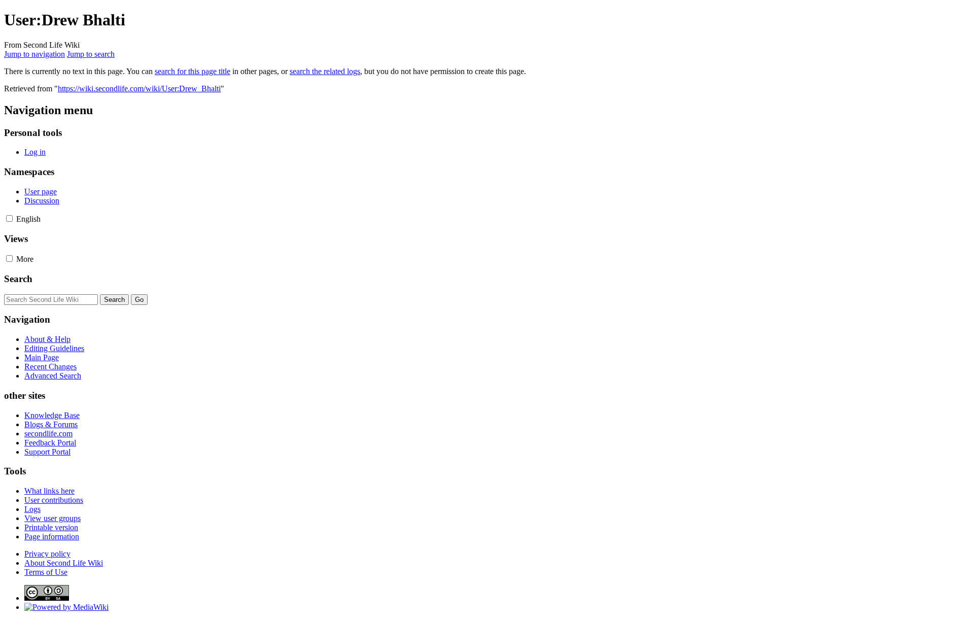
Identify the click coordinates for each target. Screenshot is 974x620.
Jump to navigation (34, 54)
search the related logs (325, 71)
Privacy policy (47, 553)
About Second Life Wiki (63, 563)
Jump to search (91, 54)
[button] (9, 218)
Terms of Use (45, 572)
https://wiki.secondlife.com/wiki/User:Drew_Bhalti (139, 88)
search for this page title (192, 71)
